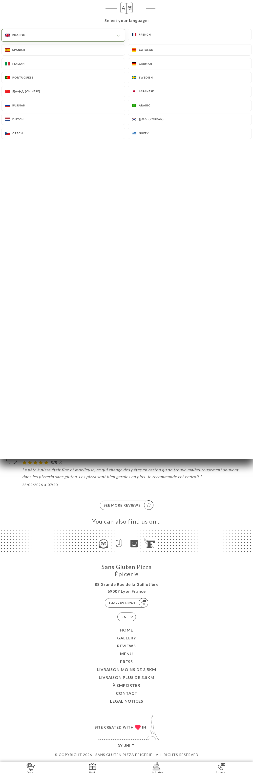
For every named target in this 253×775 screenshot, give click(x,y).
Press (126, 661)
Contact (126, 693)
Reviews (126, 645)
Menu (126, 653)
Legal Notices (126, 701)
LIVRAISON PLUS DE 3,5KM (126, 677)
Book (92, 772)
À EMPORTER (126, 685)
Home (126, 630)
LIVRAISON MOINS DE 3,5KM (126, 669)
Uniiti (130, 745)
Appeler (221, 772)
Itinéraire (156, 772)
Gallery (126, 637)
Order (31, 772)
